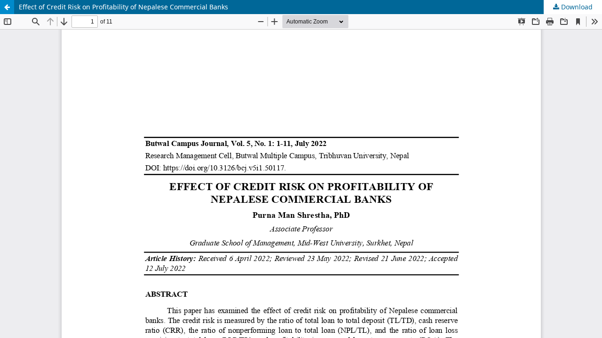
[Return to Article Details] (7, 7)
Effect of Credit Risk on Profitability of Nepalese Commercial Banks (123, 6)
